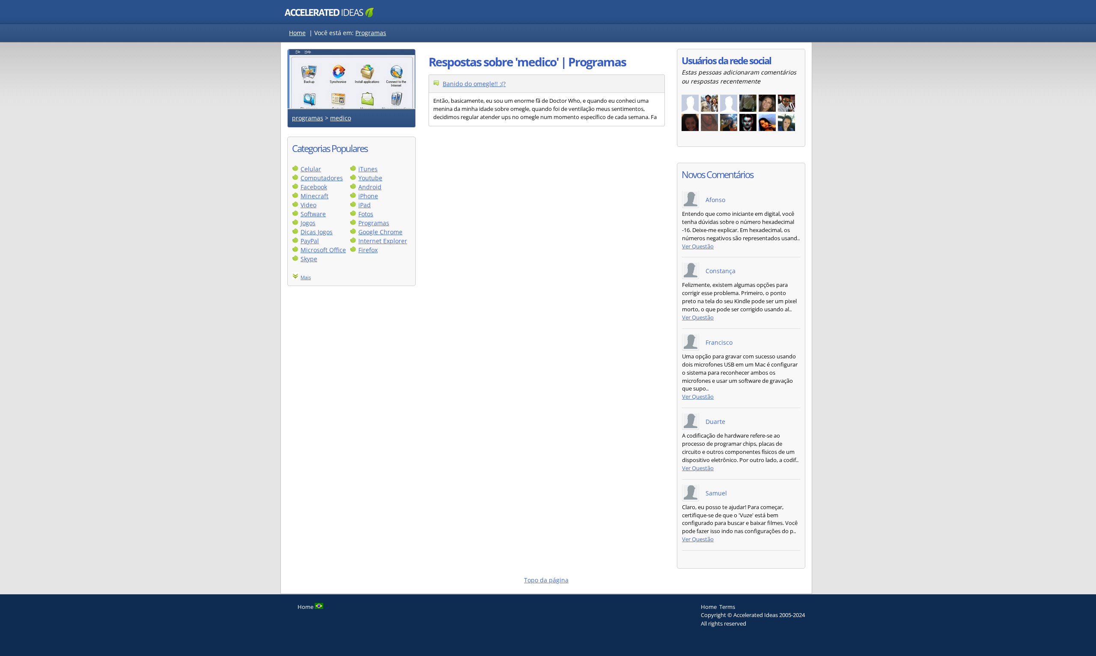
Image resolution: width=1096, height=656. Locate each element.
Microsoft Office (323, 250)
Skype (309, 259)
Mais (306, 277)
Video (308, 205)
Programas (370, 33)
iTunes (368, 169)
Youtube (370, 178)
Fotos (365, 214)
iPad (364, 205)
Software (313, 214)
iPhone (368, 196)
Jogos (308, 223)
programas (307, 118)
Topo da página (546, 580)
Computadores (322, 178)
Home (297, 33)
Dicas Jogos (317, 232)
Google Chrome (380, 232)
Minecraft (314, 196)
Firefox (368, 250)
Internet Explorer (382, 241)
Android (369, 187)
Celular (311, 169)
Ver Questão (698, 246)
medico (340, 118)
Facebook (314, 187)
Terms (727, 607)
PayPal (310, 241)
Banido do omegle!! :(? (474, 84)
